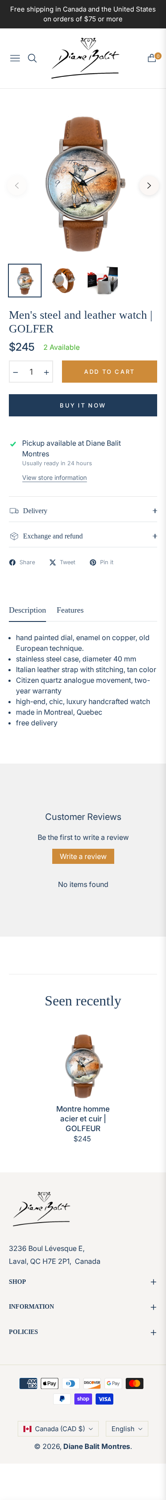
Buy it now (83, 405)
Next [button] (149, 185)
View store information (54, 477)
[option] (83, 182)
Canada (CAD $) (60, 1429)
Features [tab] (70, 610)
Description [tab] (27, 610)
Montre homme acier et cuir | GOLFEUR (83, 1118)
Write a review (83, 856)
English (123, 1429)
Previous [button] (17, 185)
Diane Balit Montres (96, 1446)
